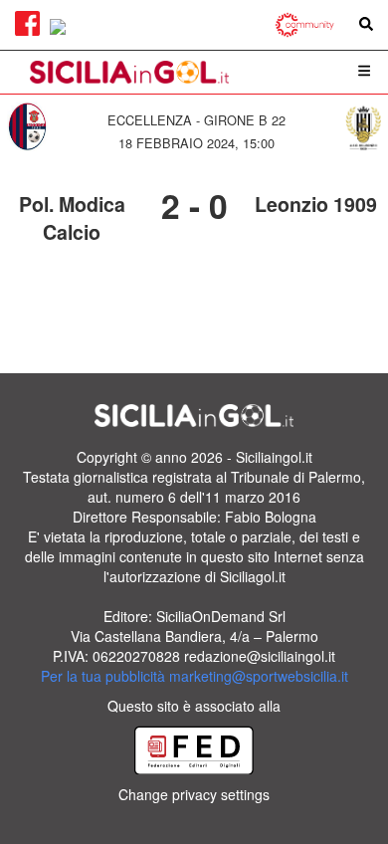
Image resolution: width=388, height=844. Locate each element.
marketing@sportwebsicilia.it (258, 676)
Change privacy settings (194, 794)
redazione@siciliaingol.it (259, 656)
